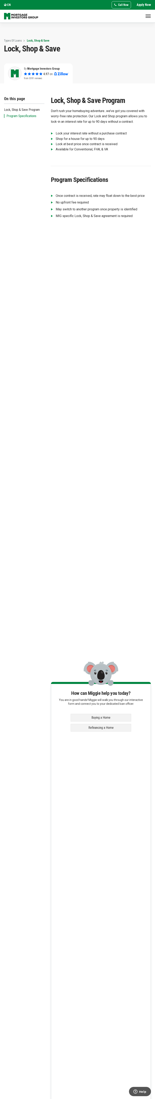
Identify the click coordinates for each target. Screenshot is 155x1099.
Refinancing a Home (101, 728)
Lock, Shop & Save (38, 40)
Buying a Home (100, 717)
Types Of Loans (13, 40)
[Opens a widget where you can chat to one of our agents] (140, 1092)
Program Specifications (21, 116)
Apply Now (144, 5)
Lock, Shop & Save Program (22, 110)
